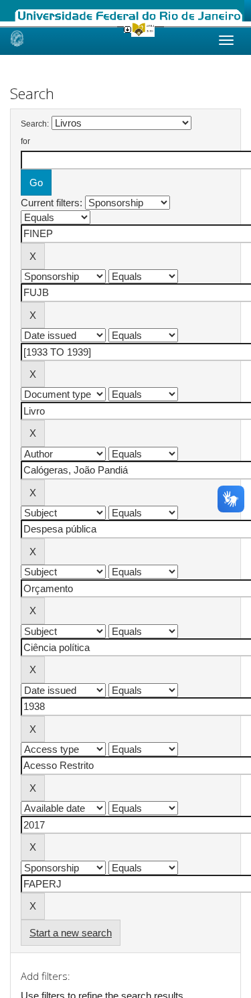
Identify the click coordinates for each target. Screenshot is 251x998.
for (25, 141)
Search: (35, 124)
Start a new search (70, 932)
